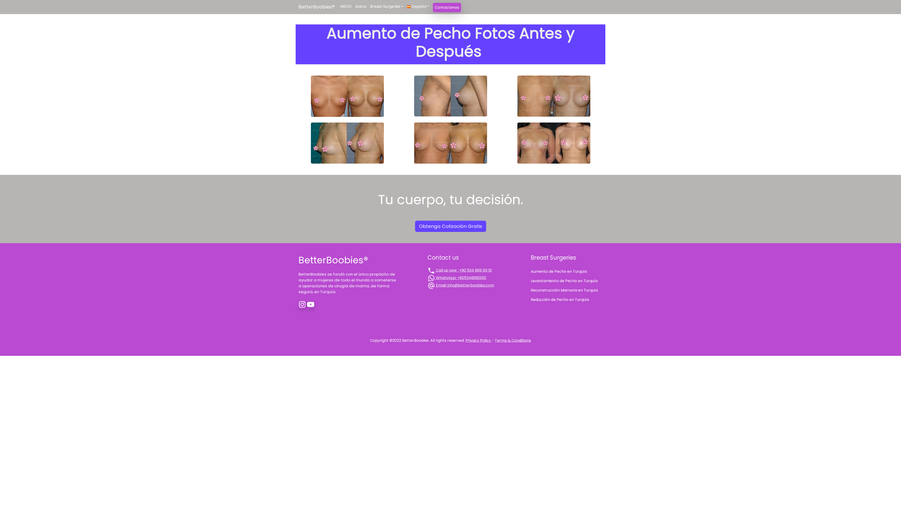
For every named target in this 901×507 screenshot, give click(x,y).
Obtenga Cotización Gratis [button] (450, 226)
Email (464, 285)
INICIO (345, 6)
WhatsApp (460, 277)
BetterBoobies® (316, 7)
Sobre (360, 6)
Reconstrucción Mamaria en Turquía (564, 290)
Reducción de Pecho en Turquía (560, 299)
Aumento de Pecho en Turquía (559, 271)
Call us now (463, 270)
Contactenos (447, 7)
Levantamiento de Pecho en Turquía (564, 281)
